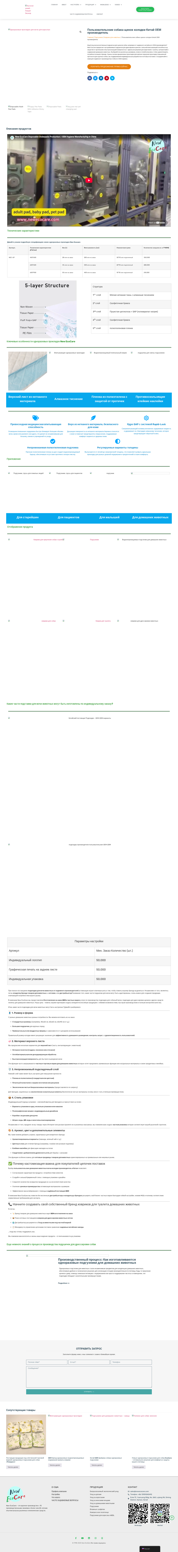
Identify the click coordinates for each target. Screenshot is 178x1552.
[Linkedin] (89, 1538)
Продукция (89, 5)
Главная (54, 5)
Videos (117, 5)
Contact (100, 14)
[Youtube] (82, 1538)
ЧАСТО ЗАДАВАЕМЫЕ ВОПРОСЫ (81, 14)
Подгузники (98, 37)
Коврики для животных (112, 37)
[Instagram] (96, 1538)
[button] (80, 32)
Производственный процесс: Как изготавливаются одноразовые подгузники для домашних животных (97, 1261)
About (64, 5)
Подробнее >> (63, 1283)
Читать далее (13, 1467)
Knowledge (104, 5)
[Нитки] (102, 1538)
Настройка (74, 5)
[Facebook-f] (76, 1538)
